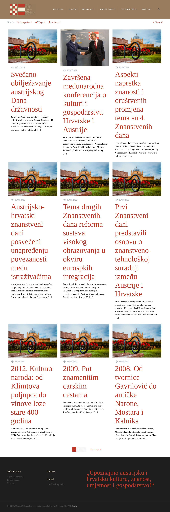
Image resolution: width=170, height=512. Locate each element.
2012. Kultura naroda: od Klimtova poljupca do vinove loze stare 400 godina (32, 394)
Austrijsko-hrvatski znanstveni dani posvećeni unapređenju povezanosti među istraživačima (31, 242)
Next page (94, 449)
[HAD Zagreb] (22, 9)
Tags (40, 22)
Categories (25, 22)
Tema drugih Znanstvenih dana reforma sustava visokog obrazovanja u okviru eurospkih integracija (84, 242)
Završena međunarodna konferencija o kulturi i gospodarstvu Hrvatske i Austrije (84, 103)
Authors (54, 22)
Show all (159, 22)
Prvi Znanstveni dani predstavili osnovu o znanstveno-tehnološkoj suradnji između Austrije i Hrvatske (133, 250)
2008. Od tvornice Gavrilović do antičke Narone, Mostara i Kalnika (135, 394)
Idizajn (74, 506)
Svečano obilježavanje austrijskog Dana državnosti (31, 91)
